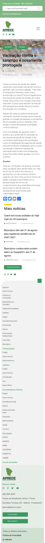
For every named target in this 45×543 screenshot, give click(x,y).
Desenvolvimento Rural (9, 411)
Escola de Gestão (10, 462)
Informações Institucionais (7, 334)
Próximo (22, 47)
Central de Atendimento (12, 14)
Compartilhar (27, 75)
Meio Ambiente (8, 421)
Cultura (5, 406)
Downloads (7, 325)
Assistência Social (9, 402)
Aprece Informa (8, 361)
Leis (4, 381)
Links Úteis (6, 340)
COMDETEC (7, 454)
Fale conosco (13, 521)
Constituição (7, 377)
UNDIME (5, 458)
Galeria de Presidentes (11, 309)
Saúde (5, 425)
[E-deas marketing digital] (7, 539)
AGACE (5, 437)
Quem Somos (8, 291)
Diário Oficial (7, 385)
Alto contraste (27, 4)
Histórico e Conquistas (7, 296)
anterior (8, 47)
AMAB (5, 445)
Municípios (7, 344)
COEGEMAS (7, 450)
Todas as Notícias (12, 267)
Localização (12, 514)
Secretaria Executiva (10, 321)
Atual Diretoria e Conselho (8, 303)
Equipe (5, 317)
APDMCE (6, 441)
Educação (6, 417)
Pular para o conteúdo (11, 4)
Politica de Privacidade (12, 535)
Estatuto (6, 313)
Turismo (6, 429)
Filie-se (5, 329)
